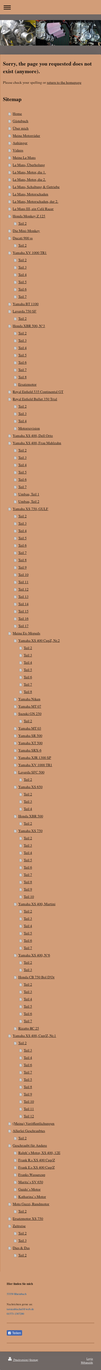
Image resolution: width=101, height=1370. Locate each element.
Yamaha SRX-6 (29, 750)
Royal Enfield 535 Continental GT (38, 391)
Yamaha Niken (29, 699)
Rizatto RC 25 (28, 1028)
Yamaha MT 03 (29, 728)
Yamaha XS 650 (30, 786)
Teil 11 (23, 581)
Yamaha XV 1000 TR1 (30, 252)
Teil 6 (22, 289)
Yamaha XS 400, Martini (36, 903)
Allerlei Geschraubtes (29, 1130)
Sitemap (33, 1360)
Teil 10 (23, 574)
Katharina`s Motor (32, 1196)
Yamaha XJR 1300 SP (34, 757)
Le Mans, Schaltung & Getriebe (36, 186)
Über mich (21, 128)
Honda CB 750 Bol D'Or (36, 977)
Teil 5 (22, 281)
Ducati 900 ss (23, 238)
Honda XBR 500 (30, 816)
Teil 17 (23, 625)
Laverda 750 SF (24, 311)
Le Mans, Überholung (29, 164)
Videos (18, 150)
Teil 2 (22, 223)
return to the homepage (64, 82)
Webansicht (87, 1362)
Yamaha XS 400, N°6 (34, 955)
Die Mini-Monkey (26, 230)
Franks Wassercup (31, 1174)
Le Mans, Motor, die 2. (29, 179)
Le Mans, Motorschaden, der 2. (35, 201)
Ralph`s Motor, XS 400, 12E (39, 1152)
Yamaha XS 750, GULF (30, 508)
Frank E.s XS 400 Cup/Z (36, 1167)
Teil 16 (23, 618)
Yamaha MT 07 (29, 706)
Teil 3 (22, 267)
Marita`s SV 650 (30, 1181)
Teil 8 (22, 377)
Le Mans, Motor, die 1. (29, 172)
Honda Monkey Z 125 (29, 216)
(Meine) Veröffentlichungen (33, 1123)
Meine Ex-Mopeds (26, 633)
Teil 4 (22, 274)
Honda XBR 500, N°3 (29, 325)
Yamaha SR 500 (30, 735)
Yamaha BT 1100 (26, 303)
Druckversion (20, 1360)
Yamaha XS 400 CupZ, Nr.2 (39, 640)
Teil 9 (22, 567)
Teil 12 (23, 589)
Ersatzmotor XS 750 (28, 1218)
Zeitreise (19, 1225)
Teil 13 (23, 596)
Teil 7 (22, 296)
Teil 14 (23, 603)
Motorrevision (29, 428)
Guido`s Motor (29, 1189)
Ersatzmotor (27, 384)
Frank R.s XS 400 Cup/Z (36, 1160)
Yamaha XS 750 (30, 830)
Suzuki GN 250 (29, 713)
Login (89, 1359)
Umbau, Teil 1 (28, 494)
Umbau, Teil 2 (28, 501)
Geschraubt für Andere (30, 1145)
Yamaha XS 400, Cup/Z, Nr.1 (34, 1035)
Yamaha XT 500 (30, 742)
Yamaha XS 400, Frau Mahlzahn (37, 442)
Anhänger (20, 142)
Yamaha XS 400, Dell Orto (33, 435)
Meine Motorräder (26, 135)
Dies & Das (21, 1247)
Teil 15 (23, 611)
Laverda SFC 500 (31, 772)
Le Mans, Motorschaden (30, 194)
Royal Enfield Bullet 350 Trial (35, 399)
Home (17, 113)
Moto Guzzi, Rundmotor (31, 1203)
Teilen (16, 1333)
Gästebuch (20, 120)
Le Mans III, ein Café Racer (33, 208)
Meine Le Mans (24, 157)
